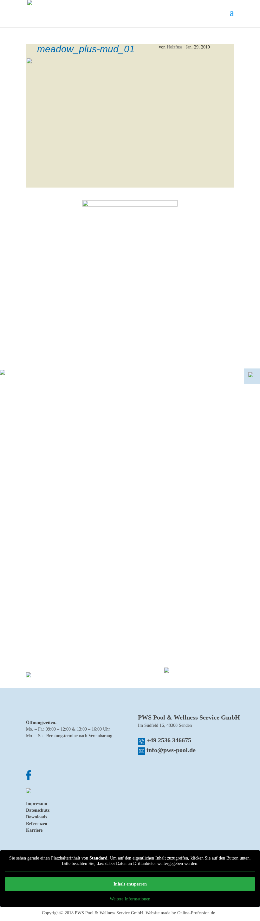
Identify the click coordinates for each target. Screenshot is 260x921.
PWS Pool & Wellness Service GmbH (109, 913)
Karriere (34, 830)
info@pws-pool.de (171, 749)
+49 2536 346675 (168, 740)
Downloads (36, 817)
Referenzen (36, 823)
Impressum (36, 803)
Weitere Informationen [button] (130, 899)
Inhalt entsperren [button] (130, 884)
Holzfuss (174, 47)
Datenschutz (37, 810)
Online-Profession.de (196, 913)
